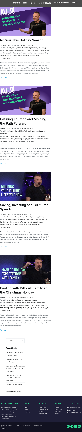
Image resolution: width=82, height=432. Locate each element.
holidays (14, 53)
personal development (35, 139)
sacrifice (21, 222)
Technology (42, 48)
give (36, 219)
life (34, 136)
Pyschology (28, 48)
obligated (22, 305)
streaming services (25, 224)
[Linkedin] (72, 426)
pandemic (38, 305)
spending (3, 55)
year (37, 55)
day (28, 50)
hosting (20, 53)
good (9, 53)
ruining (10, 141)
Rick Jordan (6, 45)
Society (34, 48)
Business (10, 131)
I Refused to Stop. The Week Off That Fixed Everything (13, 377)
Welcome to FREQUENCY (14, 384)
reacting (39, 53)
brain (7, 136)
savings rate (28, 222)
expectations (34, 50)
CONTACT (75, 3)
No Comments (5, 58)
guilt (40, 219)
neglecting (18, 139)
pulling (15, 222)
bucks (12, 136)
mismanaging (40, 136)
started (15, 224)
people (25, 139)
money (2, 139)
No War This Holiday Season (21, 40)
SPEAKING (16, 3)
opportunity (28, 53)
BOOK (25, 3)
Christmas (17, 50)
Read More (3, 78)
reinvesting (3, 141)
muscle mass (9, 139)
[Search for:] (15, 341)
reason (46, 139)
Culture (9, 48)
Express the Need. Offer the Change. (14, 360)
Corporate (42, 407)
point (10, 222)
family (42, 50)
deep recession (13, 219)
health (25, 136)
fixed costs (30, 219)
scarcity (36, 222)
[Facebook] (68, 426)
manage (15, 305)
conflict (24, 50)
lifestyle (5, 222)
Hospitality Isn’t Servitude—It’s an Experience (15, 354)
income (44, 219)
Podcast (20, 48)
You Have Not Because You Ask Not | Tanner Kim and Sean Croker (15, 368)
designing (23, 219)
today (20, 55)
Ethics (14, 48)
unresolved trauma (29, 55)
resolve (44, 53)
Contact (27, 412)
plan (34, 53)
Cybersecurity (43, 409)
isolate (30, 136)
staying (9, 55)
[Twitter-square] (75, 426)
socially (15, 141)
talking (15, 55)
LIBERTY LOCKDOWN (61, 3)
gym (20, 136)
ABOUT (27, 404)
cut (7, 219)
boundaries (9, 50)
